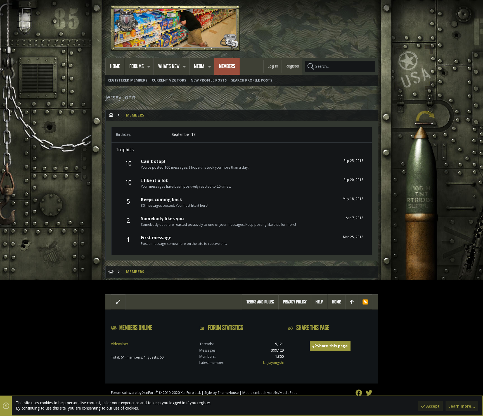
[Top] (351, 302)
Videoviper (119, 344)
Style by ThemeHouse (221, 393)
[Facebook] (359, 392)
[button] (148, 66)
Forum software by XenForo (156, 393)
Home (336, 302)
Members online (135, 328)
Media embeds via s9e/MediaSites (269, 393)
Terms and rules (260, 302)
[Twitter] (369, 392)
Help (319, 302)
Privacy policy (295, 302)
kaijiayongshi (273, 363)
